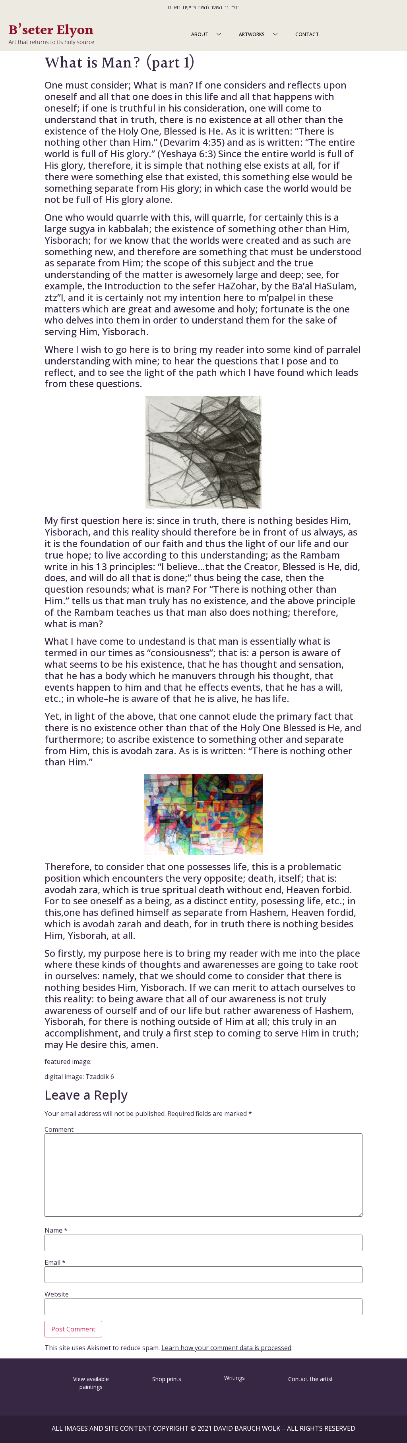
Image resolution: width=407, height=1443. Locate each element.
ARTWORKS (252, 34)
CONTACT (307, 34)
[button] (24, 1377)
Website (57, 1294)
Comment (59, 1129)
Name (56, 1230)
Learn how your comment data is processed (226, 1347)
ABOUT (199, 34)
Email (55, 1262)
